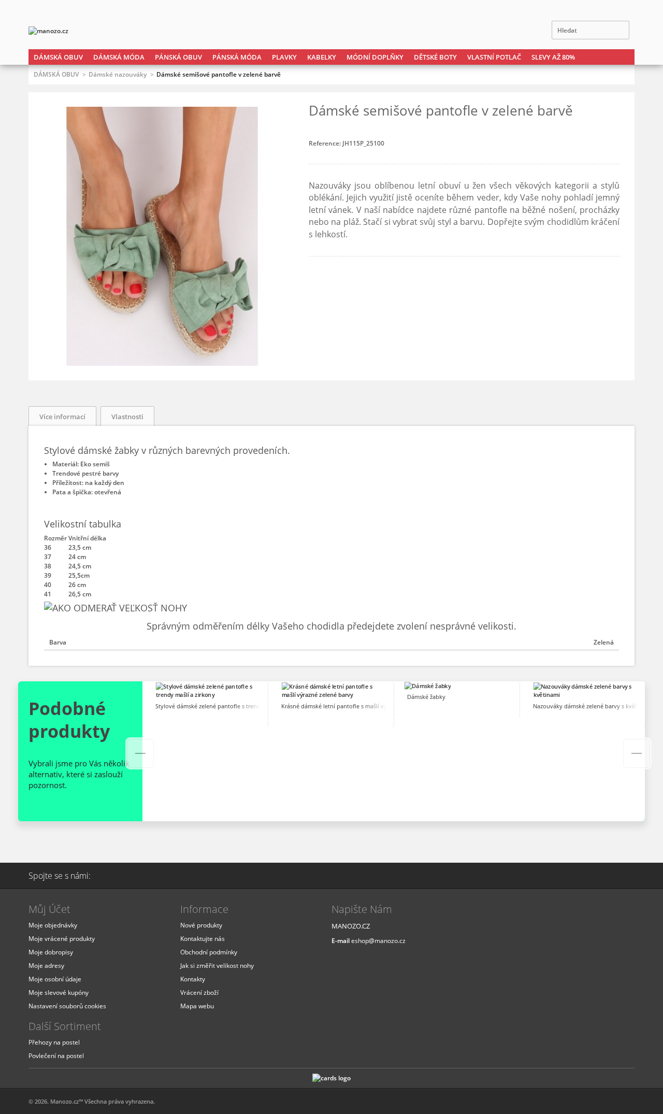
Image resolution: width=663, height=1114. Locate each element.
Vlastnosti (127, 416)
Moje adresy (46, 965)
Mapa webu (197, 1006)
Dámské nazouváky (118, 74)
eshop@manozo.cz (378, 940)
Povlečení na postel (56, 1055)
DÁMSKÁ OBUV (58, 57)
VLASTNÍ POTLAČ (494, 57)
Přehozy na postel (54, 1042)
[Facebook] (141, 876)
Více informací (62, 416)
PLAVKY (284, 57)
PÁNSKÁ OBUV (178, 57)
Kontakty (192, 979)
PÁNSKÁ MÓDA (237, 57)
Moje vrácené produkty (61, 938)
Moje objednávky (52, 925)
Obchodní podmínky (208, 952)
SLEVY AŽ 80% (553, 57)
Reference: (325, 143)
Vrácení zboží (199, 992)
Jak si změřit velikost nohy (217, 965)
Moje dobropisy (50, 952)
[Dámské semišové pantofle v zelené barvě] (162, 360)
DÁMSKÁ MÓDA (119, 57)
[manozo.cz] (69, 31)
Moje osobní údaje (54, 979)
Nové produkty (201, 925)
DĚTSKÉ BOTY (435, 57)
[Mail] (114, 876)
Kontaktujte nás (202, 938)
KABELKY (321, 57)
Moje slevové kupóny (58, 992)
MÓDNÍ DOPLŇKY (375, 57)
